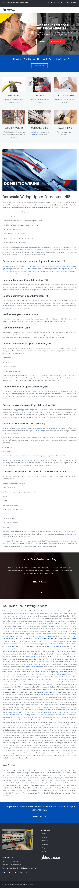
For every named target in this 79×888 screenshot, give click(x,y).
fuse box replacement (57, 662)
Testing (16, 102)
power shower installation (47, 692)
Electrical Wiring (30, 656)
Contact (74, 10)
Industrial (62, 10)
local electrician (7, 725)
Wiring (7, 100)
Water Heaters (44, 100)
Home (25, 10)
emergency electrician (58, 669)
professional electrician (12, 337)
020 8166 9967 (72, 2)
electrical (5, 303)
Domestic (46, 10)
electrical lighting (7, 748)
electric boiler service (54, 646)
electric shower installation (56, 641)
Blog (43, 848)
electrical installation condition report (64, 651)
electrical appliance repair (50, 639)
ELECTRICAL (13, 96)
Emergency (31, 10)
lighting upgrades (30, 715)
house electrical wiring (21, 613)
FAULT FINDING (65, 128)
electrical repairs (64, 266)
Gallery (69, 10)
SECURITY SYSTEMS (14, 128)
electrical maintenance (64, 674)
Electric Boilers (34, 100)
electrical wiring (7, 308)
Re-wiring (13, 100)
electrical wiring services (61, 269)
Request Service (56, 41)
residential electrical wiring (11, 651)
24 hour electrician (16, 636)
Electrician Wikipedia (50, 753)
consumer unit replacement (21, 641)
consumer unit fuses (28, 618)
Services (38, 10)
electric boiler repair (35, 639)
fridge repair (72, 636)
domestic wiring (48, 702)
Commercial (55, 10)
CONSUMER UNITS (39, 128)
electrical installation (45, 636)
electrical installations (33, 269)
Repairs (34, 134)
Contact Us (39, 66)
